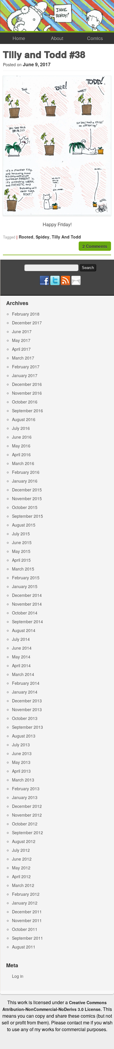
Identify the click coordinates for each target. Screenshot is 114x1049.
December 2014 (27, 595)
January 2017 (24, 375)
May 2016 (21, 446)
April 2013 (21, 771)
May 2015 (21, 551)
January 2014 (24, 692)
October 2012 (24, 824)
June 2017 (22, 331)
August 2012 (23, 841)
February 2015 (25, 577)
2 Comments (94, 246)
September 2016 (27, 410)
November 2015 (27, 498)
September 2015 (27, 516)
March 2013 (23, 780)
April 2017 (21, 349)
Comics (95, 38)
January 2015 (24, 586)
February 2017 (25, 366)
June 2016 (22, 437)
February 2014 (25, 683)
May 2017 (21, 340)
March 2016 (23, 463)
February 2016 (25, 472)
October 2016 (24, 402)
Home (19, 38)
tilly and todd (66, 237)
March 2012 (23, 885)
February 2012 (25, 894)
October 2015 (24, 507)
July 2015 (21, 534)
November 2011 (27, 920)
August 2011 (23, 947)
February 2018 (25, 314)
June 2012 (22, 859)
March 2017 (23, 358)
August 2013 (23, 736)
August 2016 (23, 419)
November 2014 (27, 604)
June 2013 (22, 753)
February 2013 (25, 788)
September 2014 (27, 621)
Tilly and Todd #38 (44, 54)
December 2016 (27, 384)
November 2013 (27, 709)
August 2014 (23, 630)
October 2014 (24, 613)
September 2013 (27, 727)
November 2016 (27, 393)
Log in (17, 976)
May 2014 (21, 657)
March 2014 (23, 674)
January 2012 (24, 903)
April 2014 (21, 665)
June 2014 (22, 648)
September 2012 (27, 832)
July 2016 (21, 428)
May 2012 (21, 868)
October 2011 (24, 929)
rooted (26, 237)
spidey (42, 237)
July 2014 (21, 639)
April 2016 (21, 454)
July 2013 (21, 744)
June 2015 (22, 542)
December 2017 (27, 323)
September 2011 (27, 938)
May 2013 (21, 762)
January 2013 (24, 797)
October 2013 (24, 718)
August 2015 (23, 525)
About (57, 38)
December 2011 (27, 912)
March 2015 (23, 569)
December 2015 (27, 490)
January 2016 (24, 481)
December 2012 (27, 806)
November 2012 (27, 815)
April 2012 (21, 876)
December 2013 (27, 701)
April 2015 (21, 560)
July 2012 (21, 850)
